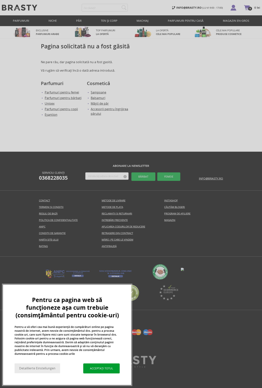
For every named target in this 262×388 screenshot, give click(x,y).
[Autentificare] (233, 8)
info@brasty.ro (211, 178)
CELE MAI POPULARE (228, 32)
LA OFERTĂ (168, 32)
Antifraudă (109, 246)
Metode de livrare (113, 200)
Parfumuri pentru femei (62, 92)
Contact (44, 200)
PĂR (79, 20)
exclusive (47, 32)
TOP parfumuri (105, 32)
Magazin (169, 220)
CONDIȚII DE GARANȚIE (52, 233)
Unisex (49, 104)
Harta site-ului (48, 239)
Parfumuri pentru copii (61, 109)
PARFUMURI (21, 20)
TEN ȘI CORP (109, 20)
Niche (53, 20)
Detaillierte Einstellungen (37, 368)
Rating (43, 246)
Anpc (42, 226)
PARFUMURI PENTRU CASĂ (186, 20)
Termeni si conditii (51, 207)
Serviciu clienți (53, 176)
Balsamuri (98, 98)
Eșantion (51, 115)
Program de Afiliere (177, 213)
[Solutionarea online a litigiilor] (115, 277)
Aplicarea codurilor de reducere (123, 226)
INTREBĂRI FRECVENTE (115, 220)
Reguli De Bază (48, 213)
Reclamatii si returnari (117, 213)
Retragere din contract (117, 233)
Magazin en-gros (236, 20)
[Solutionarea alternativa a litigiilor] (67, 277)
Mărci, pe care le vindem (117, 239)
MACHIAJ (142, 20)
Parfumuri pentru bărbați (63, 98)
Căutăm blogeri (174, 207)
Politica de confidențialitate (58, 220)
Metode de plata (112, 207)
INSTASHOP (171, 200)
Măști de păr (100, 104)
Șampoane (98, 92)
